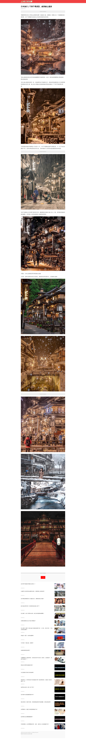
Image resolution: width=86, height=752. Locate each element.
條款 (28, 733)
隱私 (30, 733)
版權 (31, 733)
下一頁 (43, 577)
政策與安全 (25, 733)
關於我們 (22, 733)
